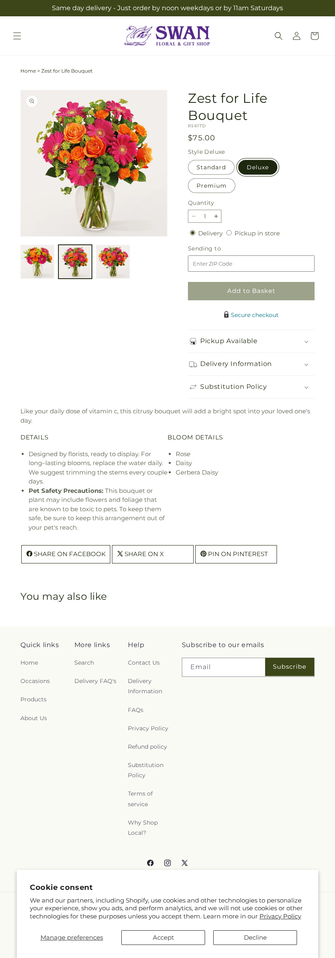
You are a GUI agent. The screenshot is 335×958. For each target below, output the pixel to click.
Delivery (211, 233)
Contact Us (144, 662)
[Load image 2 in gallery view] (75, 262)
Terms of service (140, 798)
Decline (255, 937)
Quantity (201, 202)
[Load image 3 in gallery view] (113, 262)
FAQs (135, 710)
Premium (212, 185)
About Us (33, 718)
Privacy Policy (280, 916)
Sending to (217, 248)
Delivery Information (145, 686)
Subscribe (289, 666)
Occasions (35, 681)
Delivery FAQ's (95, 681)
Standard (211, 167)
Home (28, 71)
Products (33, 699)
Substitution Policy (145, 770)
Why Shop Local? (143, 827)
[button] (17, 36)
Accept (163, 937)
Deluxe (258, 167)
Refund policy (147, 746)
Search (84, 662)
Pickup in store (257, 233)
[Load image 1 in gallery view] (37, 262)
